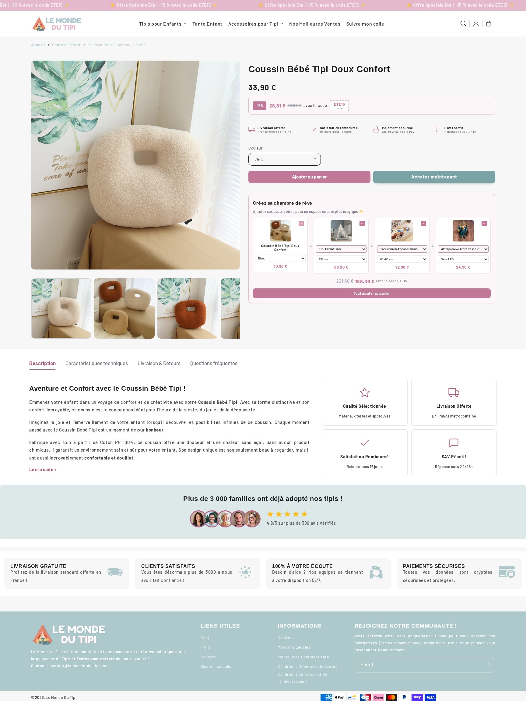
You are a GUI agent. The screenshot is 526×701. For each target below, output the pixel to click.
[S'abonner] (488, 664)
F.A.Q (205, 647)
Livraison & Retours (159, 363)
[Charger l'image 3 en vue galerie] (187, 308)
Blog (205, 637)
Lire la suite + (42, 469)
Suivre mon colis (216, 666)
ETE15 (339, 105)
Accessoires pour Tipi (253, 23)
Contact (208, 656)
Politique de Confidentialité (303, 656)
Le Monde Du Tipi (61, 697)
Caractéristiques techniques (96, 363)
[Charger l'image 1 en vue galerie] (61, 308)
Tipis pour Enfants (160, 23)
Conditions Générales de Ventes (307, 666)
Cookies (285, 637)
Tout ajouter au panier (372, 293)
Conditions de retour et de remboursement (302, 678)
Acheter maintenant (434, 176)
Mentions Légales (294, 647)
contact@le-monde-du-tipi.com (79, 665)
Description (42, 363)
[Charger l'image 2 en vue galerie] (124, 308)
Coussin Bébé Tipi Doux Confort (280, 247)
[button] (463, 23)
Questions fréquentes (213, 363)
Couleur (255, 148)
